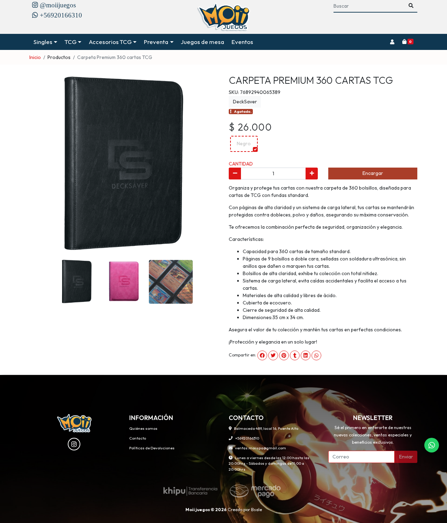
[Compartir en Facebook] (262, 355)
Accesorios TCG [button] (110, 41)
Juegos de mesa (202, 41)
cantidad (241, 164)
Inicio (35, 57)
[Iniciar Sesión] (392, 42)
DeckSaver (245, 101)
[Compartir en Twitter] (273, 355)
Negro (244, 143)
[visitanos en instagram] (74, 444)
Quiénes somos (143, 428)
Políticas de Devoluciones (152, 447)
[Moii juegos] (223, 17)
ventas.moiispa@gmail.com (260, 447)
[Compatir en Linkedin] (305, 355)
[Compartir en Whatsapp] (316, 355)
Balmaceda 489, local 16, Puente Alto (266, 428)
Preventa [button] (156, 41)
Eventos (242, 41)
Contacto (137, 438)
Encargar (372, 173)
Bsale (256, 509)
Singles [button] (43, 41)
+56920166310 (247, 438)
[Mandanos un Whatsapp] (431, 445)
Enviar (406, 457)
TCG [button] (70, 41)
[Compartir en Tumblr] (295, 355)
